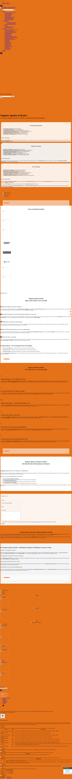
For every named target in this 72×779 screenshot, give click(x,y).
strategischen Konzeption (6, 535)
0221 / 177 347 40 (6, 2)
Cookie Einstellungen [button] (4, 712)
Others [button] (1, 766)
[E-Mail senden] (70, 312)
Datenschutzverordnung (37, 521)
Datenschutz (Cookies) (6, 698)
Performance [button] (2, 750)
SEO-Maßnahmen (30, 569)
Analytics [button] (1, 755)
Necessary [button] (2, 725)
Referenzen (4, 702)
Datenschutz (28, 711)
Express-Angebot (7, 202)
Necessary (3, 726)
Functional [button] (2, 747)
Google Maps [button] (2, 774)
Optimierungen (5, 700)
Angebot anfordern (4, 688)
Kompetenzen (5, 701)
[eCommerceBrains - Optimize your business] (7, 7)
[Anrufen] (70, 309)
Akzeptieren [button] (13, 712)
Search (13, 96)
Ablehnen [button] (9, 712)
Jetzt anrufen (2, 687)
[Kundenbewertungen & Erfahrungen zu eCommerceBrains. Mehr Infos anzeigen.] (67, 770)
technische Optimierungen (63, 552)
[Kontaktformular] (70, 314)
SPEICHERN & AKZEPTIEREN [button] (5, 777)
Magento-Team (34, 553)
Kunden (4, 703)
